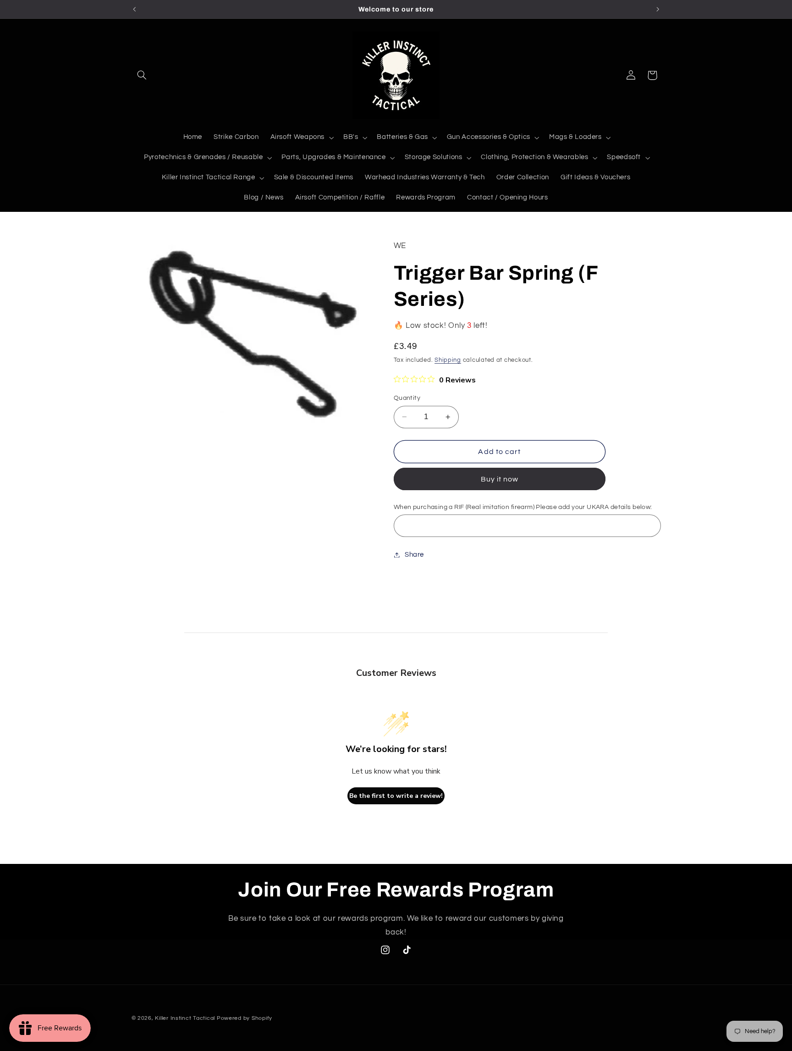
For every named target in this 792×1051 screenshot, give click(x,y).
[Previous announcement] (134, 9)
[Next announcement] (658, 9)
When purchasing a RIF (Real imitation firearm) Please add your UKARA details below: (523, 507)
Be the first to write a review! (396, 795)
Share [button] (414, 554)
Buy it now (500, 479)
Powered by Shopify (244, 1018)
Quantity (407, 398)
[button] (142, 75)
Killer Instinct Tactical (185, 1018)
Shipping (447, 360)
